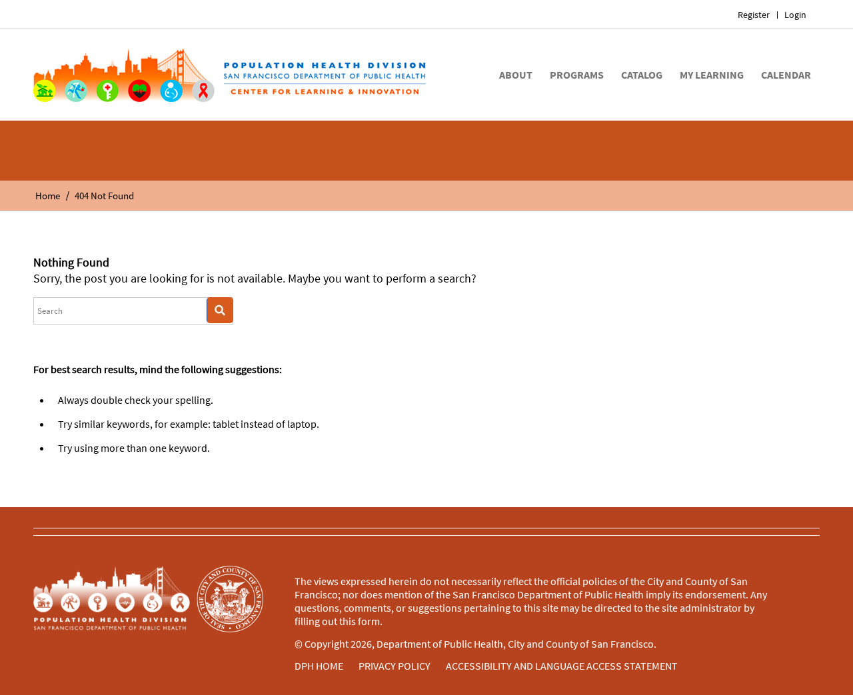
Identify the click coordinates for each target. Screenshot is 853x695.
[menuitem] (754, 15)
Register (754, 15)
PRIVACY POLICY (394, 665)
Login (795, 15)
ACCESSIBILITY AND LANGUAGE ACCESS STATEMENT (562, 665)
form (369, 621)
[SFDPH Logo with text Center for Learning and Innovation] (229, 74)
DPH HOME (319, 665)
